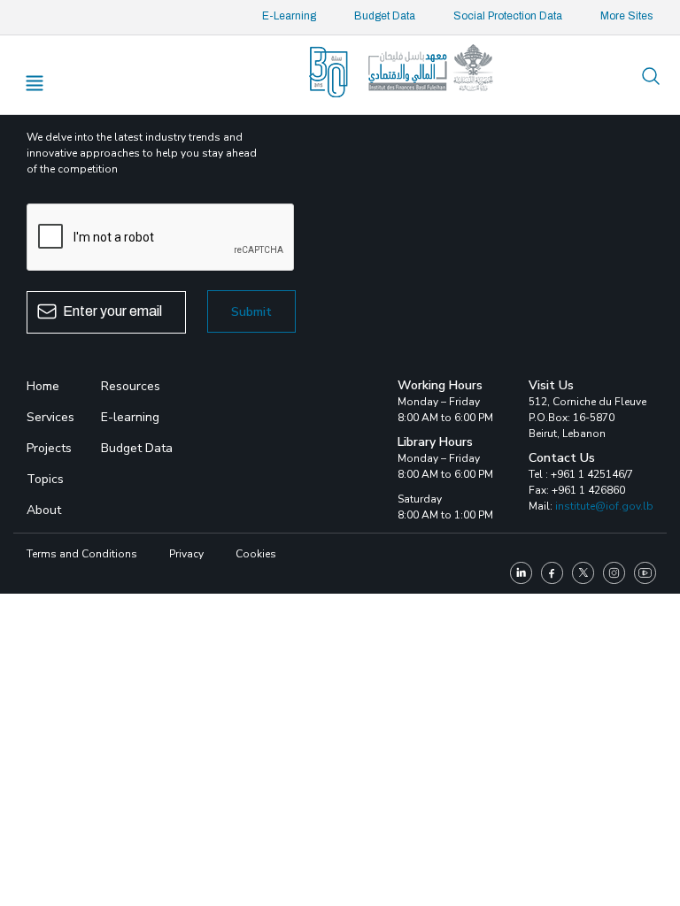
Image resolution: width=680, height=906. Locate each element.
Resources (130, 386)
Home (43, 386)
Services (50, 417)
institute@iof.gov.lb (604, 506)
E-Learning (289, 16)
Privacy (186, 554)
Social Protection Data (507, 16)
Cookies (256, 554)
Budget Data (384, 16)
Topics (45, 479)
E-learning (130, 417)
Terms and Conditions (82, 554)
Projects (49, 448)
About (44, 510)
